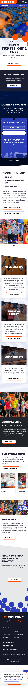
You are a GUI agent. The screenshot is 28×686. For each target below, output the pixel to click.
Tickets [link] (5, 631)
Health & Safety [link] (18, 634)
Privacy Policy (5, 658)
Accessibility (19, 659)
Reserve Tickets (13, 379)
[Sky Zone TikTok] (23, 621)
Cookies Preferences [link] (14, 661)
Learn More (8, 442)
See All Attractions (10, 468)
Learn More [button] (14, 85)
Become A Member (13, 294)
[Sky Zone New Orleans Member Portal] (23, 2)
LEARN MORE (13, 133)
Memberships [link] (6, 634)
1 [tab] (13, 245)
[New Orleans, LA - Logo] (10, 2)
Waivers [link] (16, 631)
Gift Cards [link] (6, 637)
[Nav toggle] (26, 2)
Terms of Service (12, 658)
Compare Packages (13, 338)
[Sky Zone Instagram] (8, 621)
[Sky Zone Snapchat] (19, 621)
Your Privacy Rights (21, 658)
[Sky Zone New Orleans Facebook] (5, 621)
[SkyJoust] (12, 483)
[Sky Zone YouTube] (16, 621)
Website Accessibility (11, 659)
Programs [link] (17, 637)
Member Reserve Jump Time (13, 213)
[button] (7, 5)
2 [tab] (14, 245)
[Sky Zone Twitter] (12, 621)
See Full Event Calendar (12, 207)
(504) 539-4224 (8, 177)
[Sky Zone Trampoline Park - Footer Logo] (14, 617)
